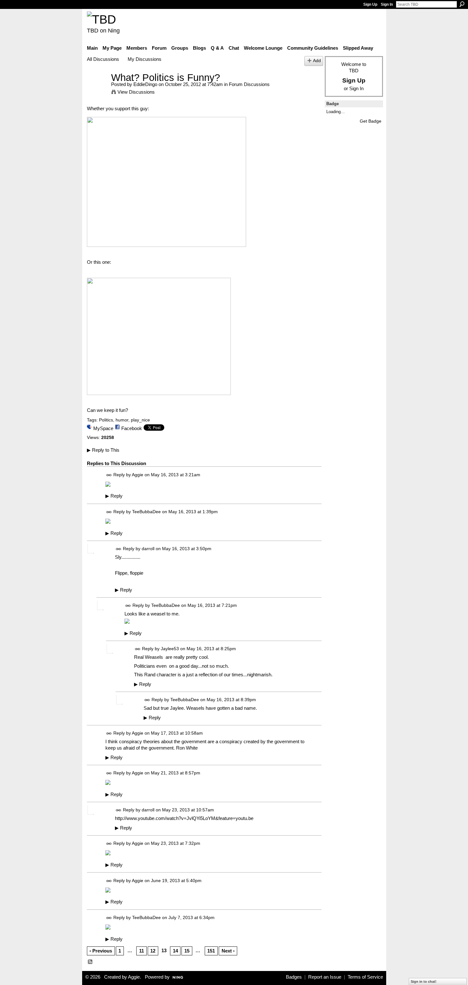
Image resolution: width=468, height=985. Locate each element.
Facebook (131, 428)
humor (122, 419)
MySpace (103, 428)
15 (186, 950)
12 (152, 950)
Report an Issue (324, 977)
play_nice (140, 419)
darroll (148, 548)
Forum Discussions (249, 84)
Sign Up (370, 4)
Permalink (109, 475)
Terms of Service (365, 977)
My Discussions (144, 59)
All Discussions (103, 59)
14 (175, 950)
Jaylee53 (170, 648)
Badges (294, 977)
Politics (106, 419)
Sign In (387, 4)
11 (141, 950)
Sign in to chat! (423, 981)
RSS (90, 962)
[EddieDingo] (97, 89)
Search (461, 4)
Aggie (137, 474)
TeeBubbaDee (146, 511)
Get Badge (370, 121)
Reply (114, 496)
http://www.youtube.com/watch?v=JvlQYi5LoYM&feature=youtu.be (184, 818)
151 (211, 950)
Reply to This (103, 450)
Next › (228, 950)
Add (317, 60)
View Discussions (136, 92)
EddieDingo (145, 84)
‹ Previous (100, 950)
